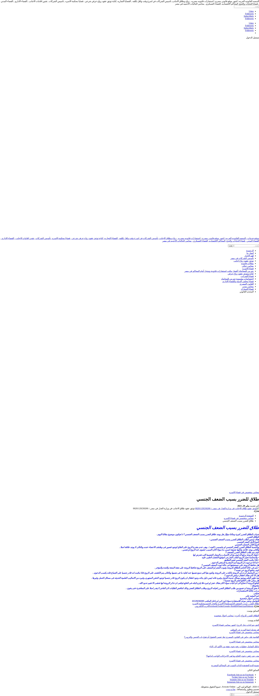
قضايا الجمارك (247, 289)
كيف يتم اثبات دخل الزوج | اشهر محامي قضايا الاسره (235, 625)
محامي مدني (248, 286)
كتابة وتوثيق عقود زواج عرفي (241, 274)
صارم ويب (230, 689)
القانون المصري (247, 284)
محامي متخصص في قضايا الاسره (244, 492)
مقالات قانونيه (247, 263)
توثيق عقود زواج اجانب (244, 261)
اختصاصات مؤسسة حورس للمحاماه (237, 279)
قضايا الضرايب (247, 276)
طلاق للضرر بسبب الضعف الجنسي (244, 603)
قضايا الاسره (248, 268)
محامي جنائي (248, 266)
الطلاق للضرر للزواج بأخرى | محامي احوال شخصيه (236, 615)
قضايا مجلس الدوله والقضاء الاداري (238, 281)
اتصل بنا (250, 253)
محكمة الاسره (198, 603)
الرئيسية (250, 250)
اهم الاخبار (249, 256)
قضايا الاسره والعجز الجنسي (217, 603)
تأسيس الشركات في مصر (242, 258)
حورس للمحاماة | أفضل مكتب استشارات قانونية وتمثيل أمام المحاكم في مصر (219, 271)
